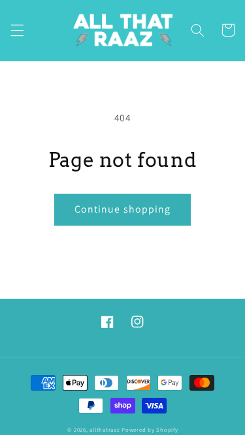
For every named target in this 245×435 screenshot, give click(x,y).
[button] (17, 30)
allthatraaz (105, 430)
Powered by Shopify (150, 430)
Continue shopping (122, 209)
